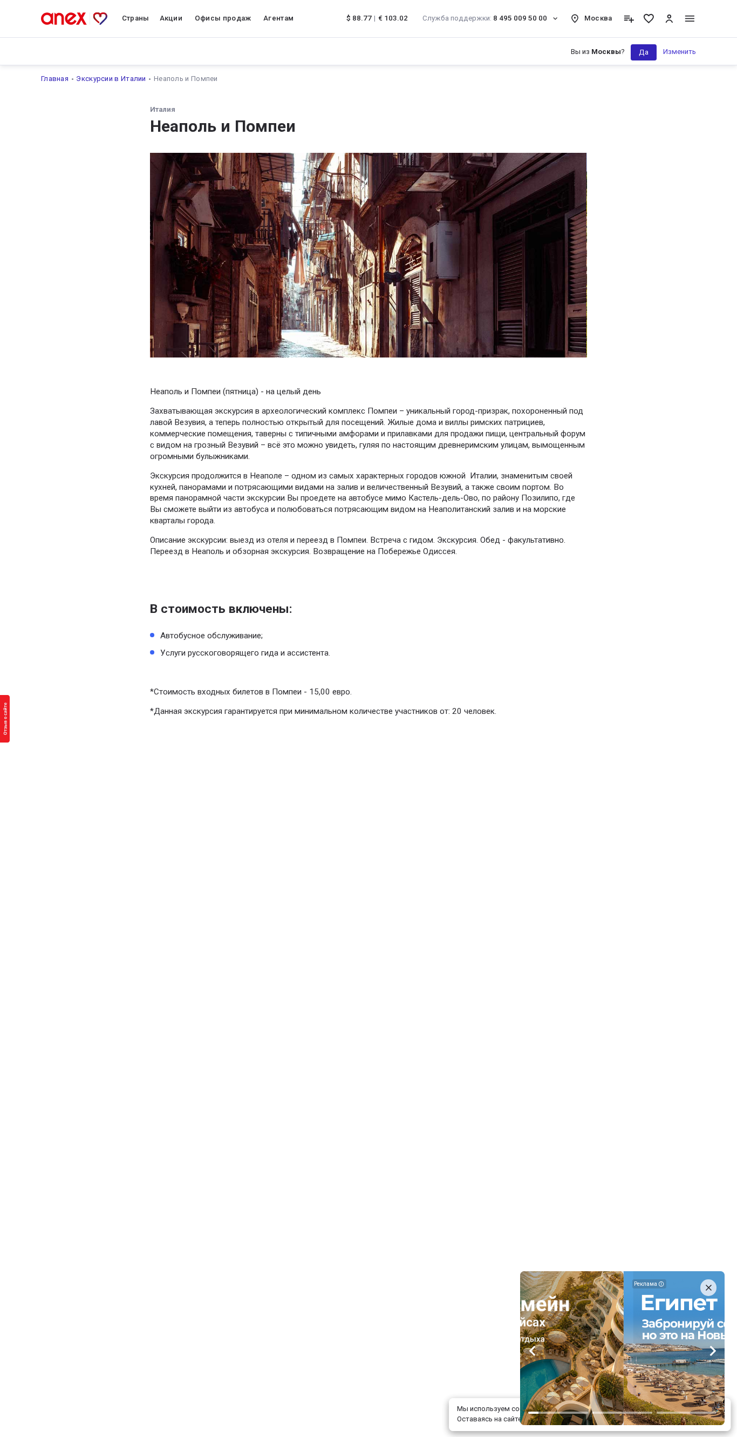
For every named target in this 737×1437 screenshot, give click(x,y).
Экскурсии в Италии (111, 79)
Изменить (679, 52)
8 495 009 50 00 (485, 18)
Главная (55, 79)
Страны (135, 18)
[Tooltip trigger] (629, 18)
